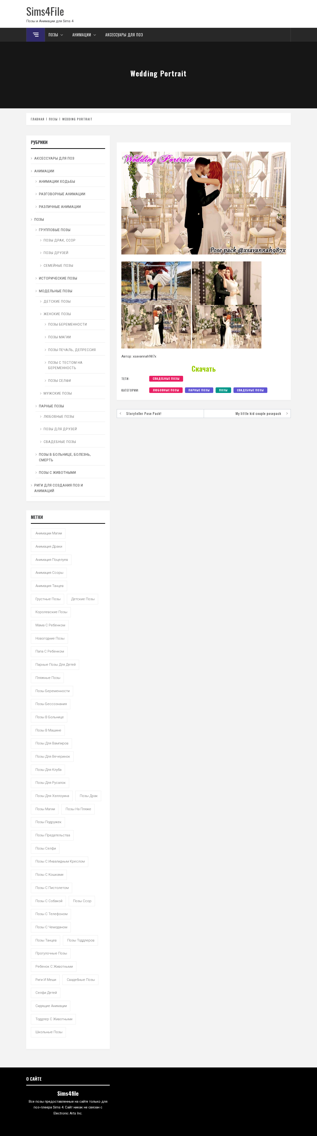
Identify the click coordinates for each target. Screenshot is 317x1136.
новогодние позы (50, 638)
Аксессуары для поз (124, 35)
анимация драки (49, 546)
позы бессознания (51, 704)
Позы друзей (56, 253)
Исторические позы (58, 278)
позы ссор (82, 901)
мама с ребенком (50, 625)
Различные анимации (60, 207)
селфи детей (46, 993)
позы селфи (46, 848)
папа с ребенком (50, 651)
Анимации (81, 35)
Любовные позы (166, 390)
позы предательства (53, 835)
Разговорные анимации (62, 194)
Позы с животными (57, 472)
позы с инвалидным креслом (60, 861)
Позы (53, 35)
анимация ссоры (49, 573)
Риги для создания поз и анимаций (58, 488)
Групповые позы (55, 230)
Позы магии (59, 337)
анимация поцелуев (52, 560)
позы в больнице (50, 717)
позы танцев (46, 940)
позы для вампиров (52, 743)
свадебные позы (166, 378)
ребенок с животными (54, 966)
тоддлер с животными (54, 1019)
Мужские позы (58, 393)
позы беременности (53, 691)
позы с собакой (49, 901)
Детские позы (57, 301)
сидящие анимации (51, 1006)
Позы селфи (59, 381)
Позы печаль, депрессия (72, 350)
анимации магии (49, 533)
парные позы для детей (56, 664)
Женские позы (57, 314)
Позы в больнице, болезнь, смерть (65, 457)
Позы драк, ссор (60, 240)
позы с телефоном (52, 914)
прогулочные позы (51, 953)
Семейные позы (58, 265)
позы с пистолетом (52, 888)
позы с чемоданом (51, 927)
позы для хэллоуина (52, 796)
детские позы (83, 599)
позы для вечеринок (53, 756)
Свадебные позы (250, 390)
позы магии (45, 809)
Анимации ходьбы (57, 181)
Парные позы (199, 390)
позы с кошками (49, 874)
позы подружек (48, 822)
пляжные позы (48, 678)
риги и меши (46, 980)
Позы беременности (67, 324)
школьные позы (49, 1032)
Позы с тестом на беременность (65, 365)
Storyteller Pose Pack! (143, 413)
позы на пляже (78, 809)
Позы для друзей (60, 429)
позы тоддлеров (80, 940)
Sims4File (45, 11)
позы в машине (48, 730)
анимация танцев (50, 586)
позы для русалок (51, 783)
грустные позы (48, 599)
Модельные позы (55, 291)
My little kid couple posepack (258, 413)
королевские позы (51, 612)
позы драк (89, 796)
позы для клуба (48, 770)
